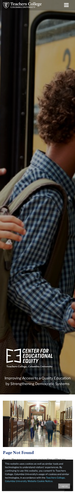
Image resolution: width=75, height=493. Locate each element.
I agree (64, 485)
